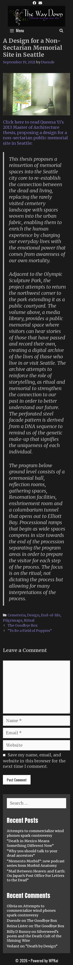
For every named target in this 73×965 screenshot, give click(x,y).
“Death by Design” (41, 946)
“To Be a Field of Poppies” (30, 630)
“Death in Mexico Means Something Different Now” (30, 843)
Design (33, 615)
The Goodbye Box (23, 625)
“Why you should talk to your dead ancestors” (32, 853)
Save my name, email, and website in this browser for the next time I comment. (34, 760)
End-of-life (50, 615)
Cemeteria (17, 615)
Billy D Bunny (19, 931)
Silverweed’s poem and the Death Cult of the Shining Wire (34, 936)
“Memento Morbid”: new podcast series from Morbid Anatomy (36, 863)
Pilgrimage (12, 620)
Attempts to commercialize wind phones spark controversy (35, 833)
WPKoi (53, 960)
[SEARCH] (61, 30)
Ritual (29, 620)
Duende (14, 920)
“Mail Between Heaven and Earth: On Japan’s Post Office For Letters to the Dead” (36, 875)
